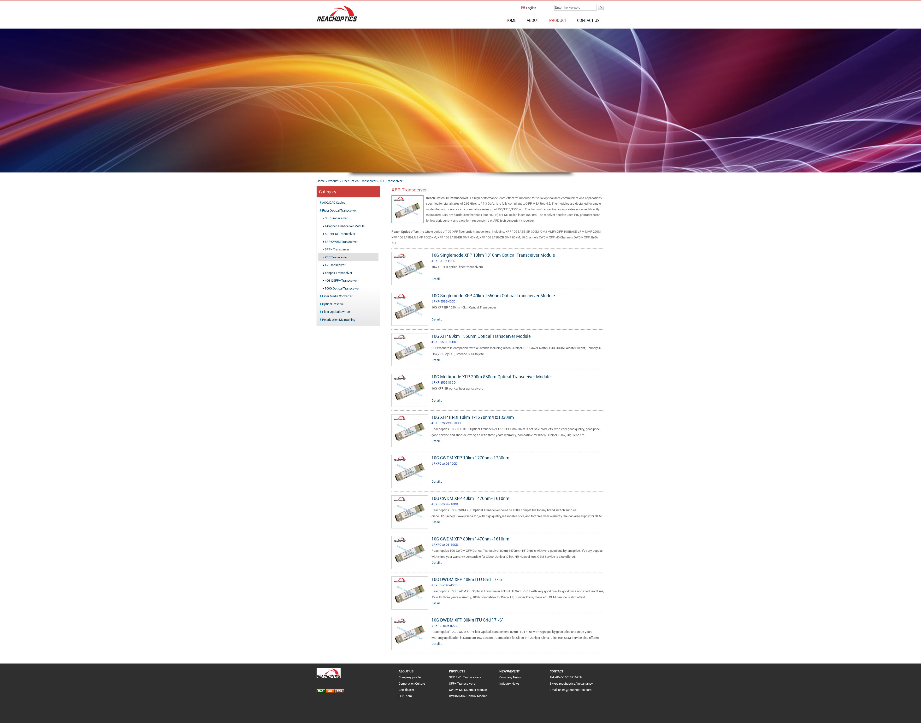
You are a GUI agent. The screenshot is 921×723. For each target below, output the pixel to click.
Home (511, 20)
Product (558, 20)
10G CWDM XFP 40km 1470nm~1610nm (470, 498)
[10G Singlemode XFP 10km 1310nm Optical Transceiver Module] (410, 282)
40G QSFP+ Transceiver (341, 280)
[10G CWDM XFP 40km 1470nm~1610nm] (410, 525)
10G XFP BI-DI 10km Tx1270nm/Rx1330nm (472, 417)
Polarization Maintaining (338, 319)
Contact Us (588, 20)
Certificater (406, 689)
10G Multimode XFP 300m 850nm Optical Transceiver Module (491, 376)
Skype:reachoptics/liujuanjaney (571, 683)
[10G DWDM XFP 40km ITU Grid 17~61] (410, 606)
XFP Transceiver (390, 181)
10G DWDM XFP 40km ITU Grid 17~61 (467, 579)
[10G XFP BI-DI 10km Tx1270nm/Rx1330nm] (410, 444)
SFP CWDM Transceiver (341, 241)
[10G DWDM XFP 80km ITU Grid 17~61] (410, 647)
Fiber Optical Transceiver (359, 181)
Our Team (405, 696)
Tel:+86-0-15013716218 (566, 677)
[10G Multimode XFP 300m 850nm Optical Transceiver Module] (410, 404)
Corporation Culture (412, 683)
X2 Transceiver (334, 265)
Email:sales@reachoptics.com (570, 689)
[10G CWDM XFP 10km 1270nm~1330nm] (410, 485)
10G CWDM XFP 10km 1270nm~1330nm (470, 458)
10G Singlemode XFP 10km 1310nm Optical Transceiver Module (493, 255)
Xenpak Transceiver (338, 273)
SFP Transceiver (336, 218)
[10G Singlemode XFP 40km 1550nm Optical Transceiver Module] (410, 323)
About (533, 20)
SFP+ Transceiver (336, 249)
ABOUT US (406, 671)
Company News (510, 677)
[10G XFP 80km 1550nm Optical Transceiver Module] (410, 363)
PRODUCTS (457, 671)
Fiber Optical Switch (335, 311)
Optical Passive (332, 304)
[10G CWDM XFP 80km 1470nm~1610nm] (410, 566)
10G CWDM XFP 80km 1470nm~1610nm (470, 539)
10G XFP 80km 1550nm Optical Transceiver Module (481, 336)
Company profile (410, 677)
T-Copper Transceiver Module (344, 226)
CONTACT (556, 671)
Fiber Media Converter (336, 296)
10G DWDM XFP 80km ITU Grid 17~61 (467, 620)
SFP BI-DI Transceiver (339, 233)
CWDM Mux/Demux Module (468, 689)
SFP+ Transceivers (462, 683)
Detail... (436, 279)
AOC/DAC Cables (333, 202)
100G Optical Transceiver (342, 288)
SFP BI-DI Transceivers (465, 677)
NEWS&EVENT (509, 671)
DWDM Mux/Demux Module (468, 696)
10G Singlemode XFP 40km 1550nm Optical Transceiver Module (493, 295)
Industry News (509, 683)
